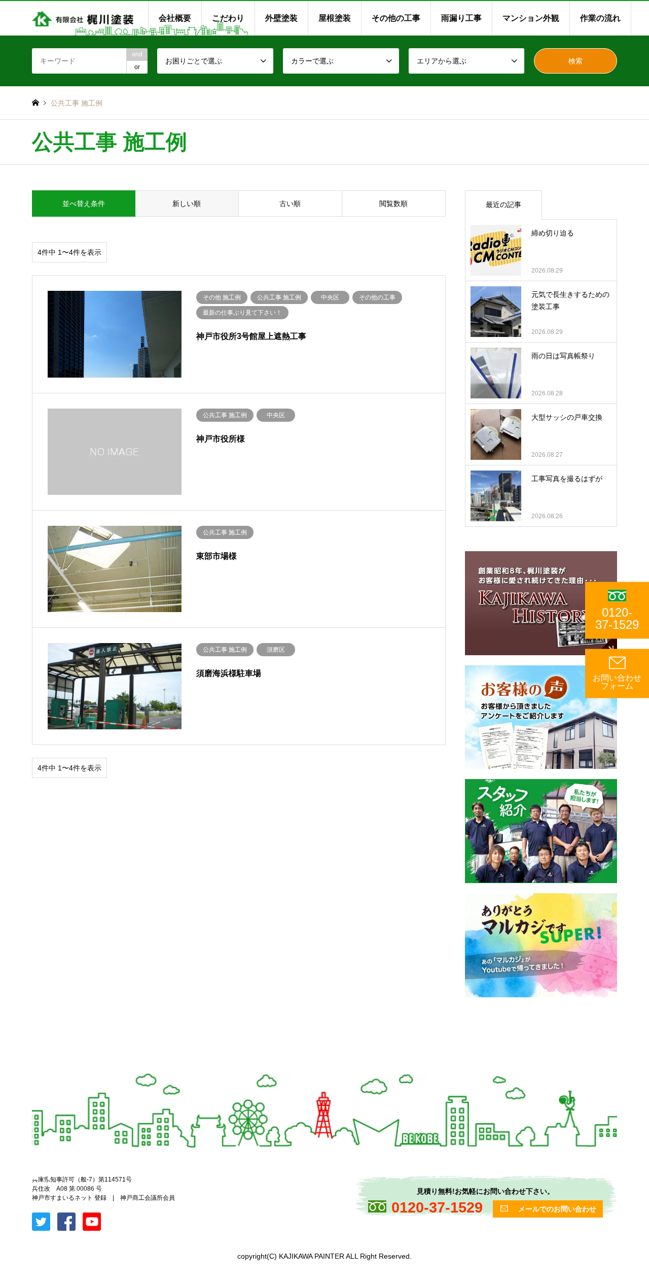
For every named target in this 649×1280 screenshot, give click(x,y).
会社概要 (175, 18)
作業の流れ (600, 18)
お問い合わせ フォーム (617, 682)
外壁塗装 (281, 18)
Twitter (35, 1176)
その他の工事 (396, 18)
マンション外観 (530, 18)
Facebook (48, 1176)
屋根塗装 (334, 18)
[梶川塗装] (82, 18)
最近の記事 (503, 204)
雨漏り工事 (461, 18)
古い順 (290, 203)
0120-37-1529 (617, 618)
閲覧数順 (393, 203)
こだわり (228, 18)
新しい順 (186, 203)
